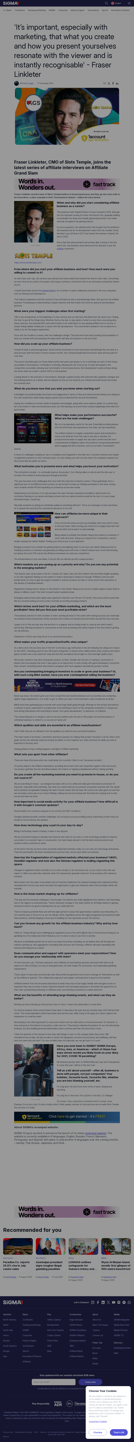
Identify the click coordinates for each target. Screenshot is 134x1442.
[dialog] (67, 721)
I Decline (97, 1432)
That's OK (118, 1432)
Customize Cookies (98, 1421)
